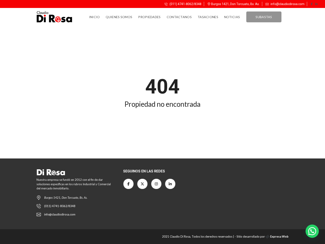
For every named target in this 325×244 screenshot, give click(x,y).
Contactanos (179, 17)
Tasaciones (208, 17)
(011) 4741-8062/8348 (185, 4)
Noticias (232, 17)
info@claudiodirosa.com (287, 4)
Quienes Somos (119, 17)
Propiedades (149, 17)
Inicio (94, 17)
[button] (312, 231)
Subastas (264, 17)
